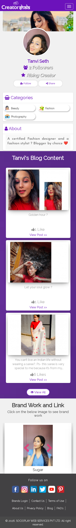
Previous (26, 448)
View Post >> (38, 235)
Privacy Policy (35, 508)
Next (49, 448)
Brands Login (20, 500)
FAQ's (60, 508)
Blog (50, 508)
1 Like (40, 229)
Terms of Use (56, 500)
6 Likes (40, 374)
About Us (17, 508)
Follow (27, 83)
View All (40, 392)
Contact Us (37, 500)
